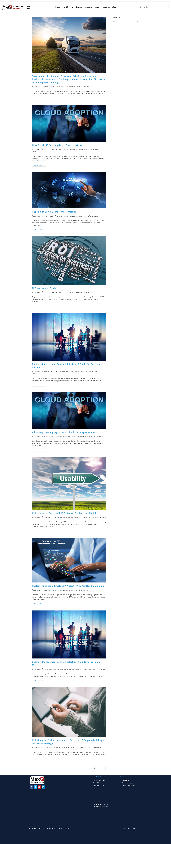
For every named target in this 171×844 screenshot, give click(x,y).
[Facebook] (31, 787)
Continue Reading (40, 97)
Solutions (79, 7)
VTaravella (37, 87)
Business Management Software (73, 149)
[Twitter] (35, 787)
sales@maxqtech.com (100, 807)
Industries (88, 7)
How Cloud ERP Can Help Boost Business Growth (58, 145)
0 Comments (85, 87)
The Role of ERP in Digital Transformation (54, 211)
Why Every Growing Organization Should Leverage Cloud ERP (64, 432)
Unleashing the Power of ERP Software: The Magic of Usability (65, 513)
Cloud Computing (89, 149)
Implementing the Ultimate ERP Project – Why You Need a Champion (68, 585)
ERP (67, 87)
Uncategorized (73, 87)
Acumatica (59, 149)
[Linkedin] (43, 787)
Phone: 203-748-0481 (100, 804)
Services (57, 7)
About (114, 7)
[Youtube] (39, 787)
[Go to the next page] (104, 768)
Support (97, 7)
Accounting (60, 371)
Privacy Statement (129, 828)
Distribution (60, 87)
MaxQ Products (68, 7)
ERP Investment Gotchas (45, 288)
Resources (106, 7)
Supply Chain (93, 371)
